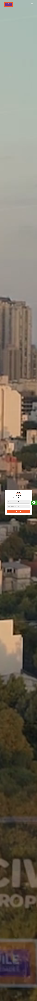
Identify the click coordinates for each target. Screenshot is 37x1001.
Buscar (19, 511)
